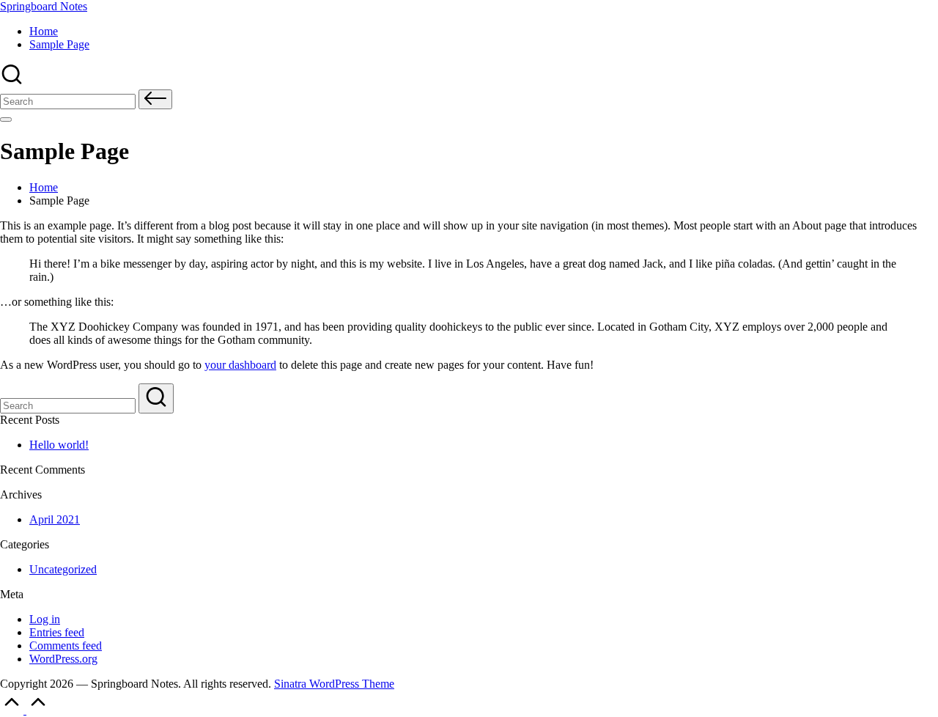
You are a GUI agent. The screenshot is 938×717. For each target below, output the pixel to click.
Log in (44, 619)
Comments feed (65, 645)
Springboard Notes (43, 6)
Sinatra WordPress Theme (334, 683)
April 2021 (54, 519)
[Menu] (6, 119)
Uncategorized (63, 569)
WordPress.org (63, 658)
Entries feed (56, 632)
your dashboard (240, 364)
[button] (155, 99)
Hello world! (59, 444)
